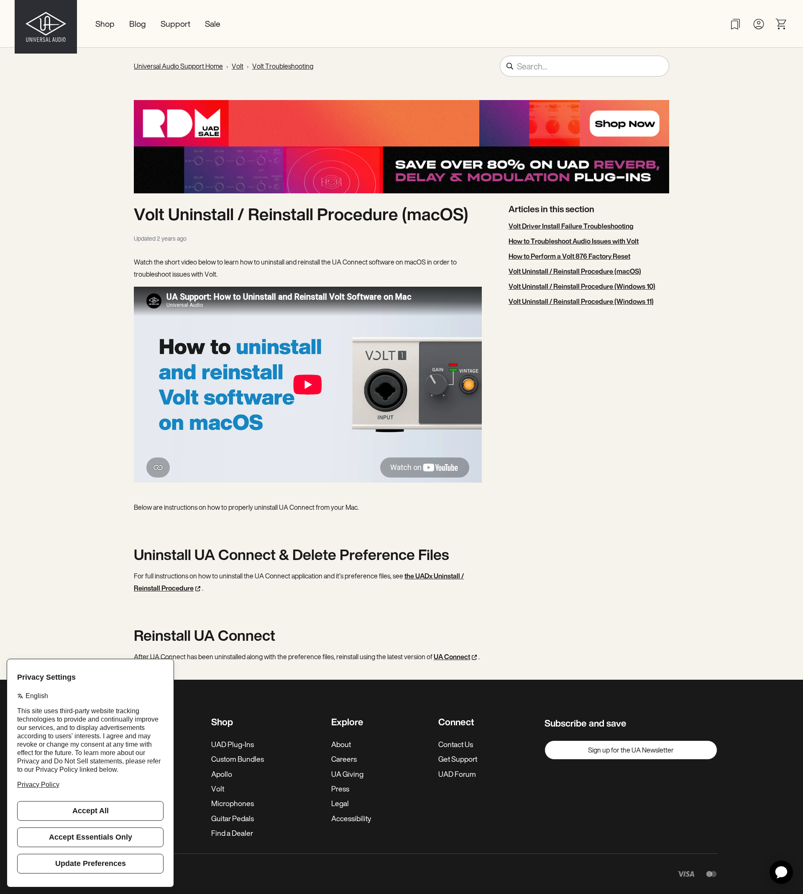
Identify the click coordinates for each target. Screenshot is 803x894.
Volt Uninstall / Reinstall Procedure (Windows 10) (582, 286)
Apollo (221, 773)
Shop (105, 24)
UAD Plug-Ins (232, 744)
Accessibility (351, 818)
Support (175, 24)
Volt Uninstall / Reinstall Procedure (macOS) (575, 271)
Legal (340, 803)
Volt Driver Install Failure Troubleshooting (571, 226)
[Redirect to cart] (781, 24)
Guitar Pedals (232, 818)
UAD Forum (457, 773)
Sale (212, 24)
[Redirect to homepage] (46, 24)
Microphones (232, 803)
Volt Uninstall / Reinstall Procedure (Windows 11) (581, 301)
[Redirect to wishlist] (735, 24)
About (341, 744)
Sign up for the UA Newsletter (631, 750)
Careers (344, 758)
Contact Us (455, 744)
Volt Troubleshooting (282, 66)
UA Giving (347, 773)
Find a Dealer (232, 832)
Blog (137, 24)
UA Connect (452, 657)
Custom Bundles (237, 758)
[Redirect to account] (758, 24)
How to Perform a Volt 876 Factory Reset (569, 256)
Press (340, 788)
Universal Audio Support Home (178, 66)
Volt (237, 66)
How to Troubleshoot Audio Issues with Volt (574, 241)
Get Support (457, 758)
